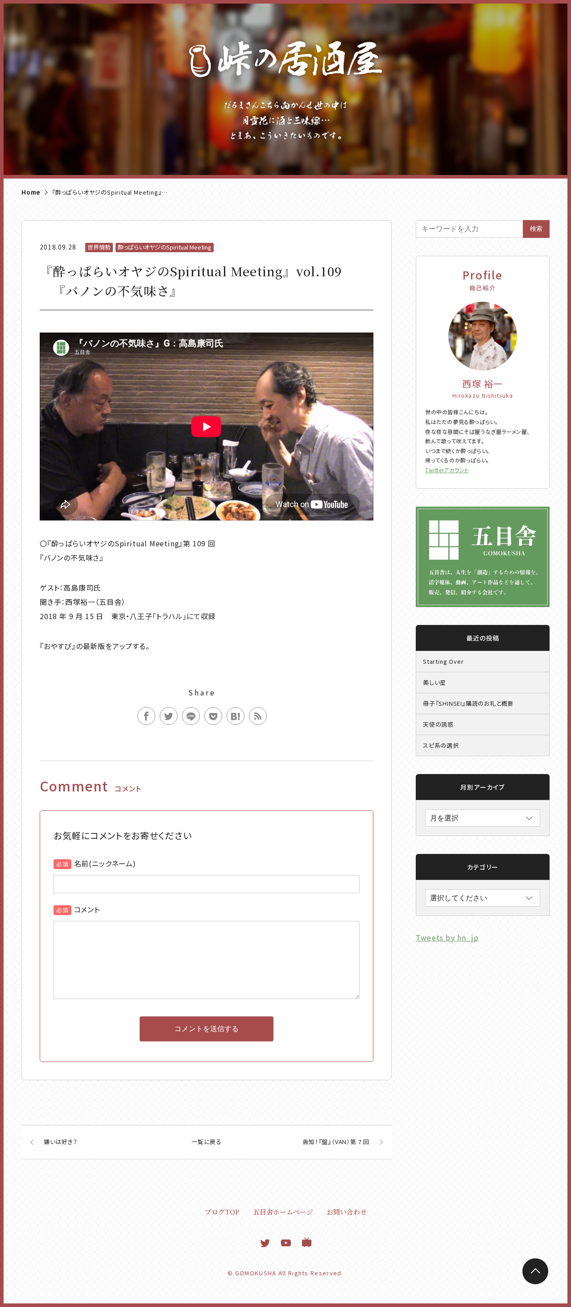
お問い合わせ (347, 1211)
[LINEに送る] (191, 716)
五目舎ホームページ (283, 1211)
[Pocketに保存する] (213, 716)
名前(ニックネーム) (105, 863)
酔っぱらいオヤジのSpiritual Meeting (164, 247)
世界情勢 (99, 247)
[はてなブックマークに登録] (235, 716)
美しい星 (434, 682)
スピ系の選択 (441, 745)
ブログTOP (222, 1211)
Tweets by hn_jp (447, 937)
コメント (87, 909)
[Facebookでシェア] (146, 716)
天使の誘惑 (438, 724)
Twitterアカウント (447, 470)
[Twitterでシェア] (169, 716)
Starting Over (443, 661)
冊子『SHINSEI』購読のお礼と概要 (468, 703)
